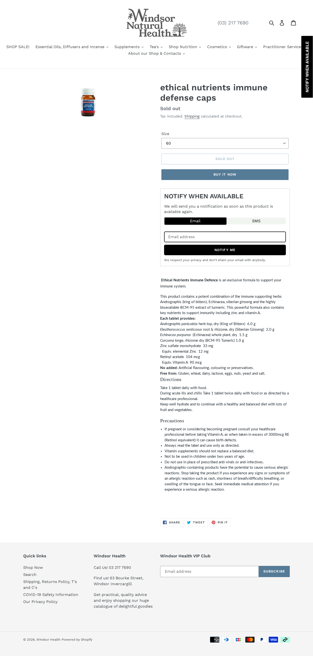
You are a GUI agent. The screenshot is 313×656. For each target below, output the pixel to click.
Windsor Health (48, 639)
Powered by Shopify (77, 639)
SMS (256, 221)
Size (165, 133)
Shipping (192, 116)
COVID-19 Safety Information (50, 594)
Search (29, 574)
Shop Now (33, 567)
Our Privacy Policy (40, 601)
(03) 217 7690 (233, 23)
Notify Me (224, 250)
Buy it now (224, 174)
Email (195, 221)
